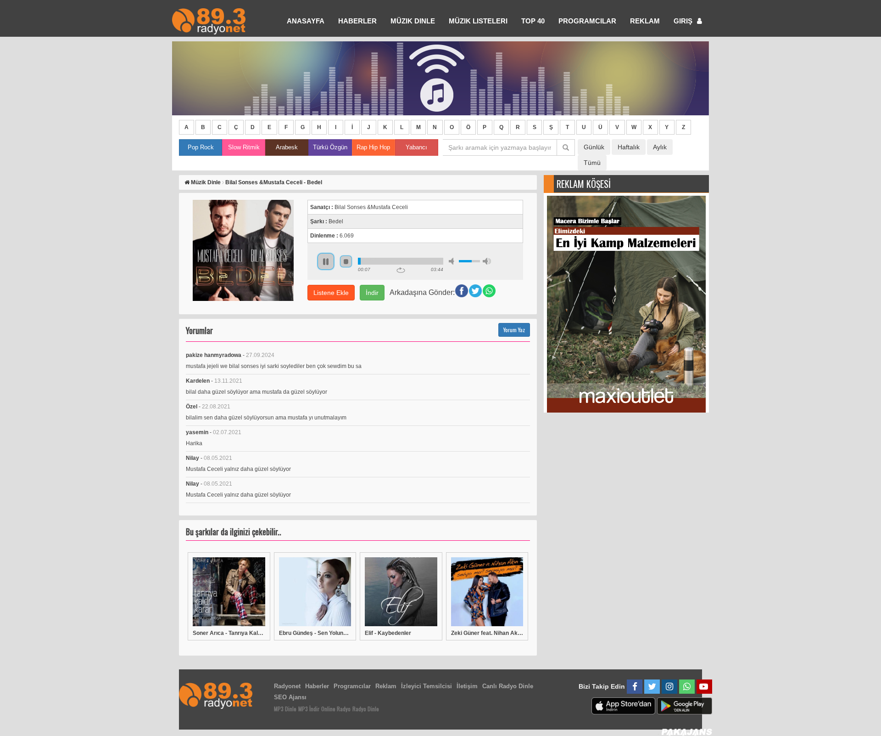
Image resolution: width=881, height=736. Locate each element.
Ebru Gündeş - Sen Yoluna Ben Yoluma (315, 633)
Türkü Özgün (330, 147)
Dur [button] (346, 261)
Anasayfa (305, 21)
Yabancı (416, 147)
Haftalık (629, 147)
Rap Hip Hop (373, 147)
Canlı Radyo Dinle (507, 686)
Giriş (684, 21)
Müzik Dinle (412, 21)
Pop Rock (201, 147)
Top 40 (533, 21)
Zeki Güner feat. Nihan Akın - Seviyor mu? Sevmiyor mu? (487, 633)
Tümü (592, 162)
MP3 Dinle (285, 709)
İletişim (467, 686)
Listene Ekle (331, 292)
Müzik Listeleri (478, 21)
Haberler (317, 686)
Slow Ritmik (244, 147)
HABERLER (357, 21)
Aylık (660, 147)
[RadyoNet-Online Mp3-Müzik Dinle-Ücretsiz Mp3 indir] (208, 20)
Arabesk (287, 147)
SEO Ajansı (290, 697)
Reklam (645, 21)
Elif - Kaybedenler (388, 633)
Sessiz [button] (453, 261)
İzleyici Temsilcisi (426, 686)
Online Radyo (336, 709)
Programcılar (587, 21)
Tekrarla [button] (401, 270)
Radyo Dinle (365, 709)
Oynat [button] (326, 261)
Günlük (594, 147)
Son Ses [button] (487, 261)
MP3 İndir (308, 709)
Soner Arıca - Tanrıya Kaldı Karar (229, 633)
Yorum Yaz (514, 330)
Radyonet (287, 686)
